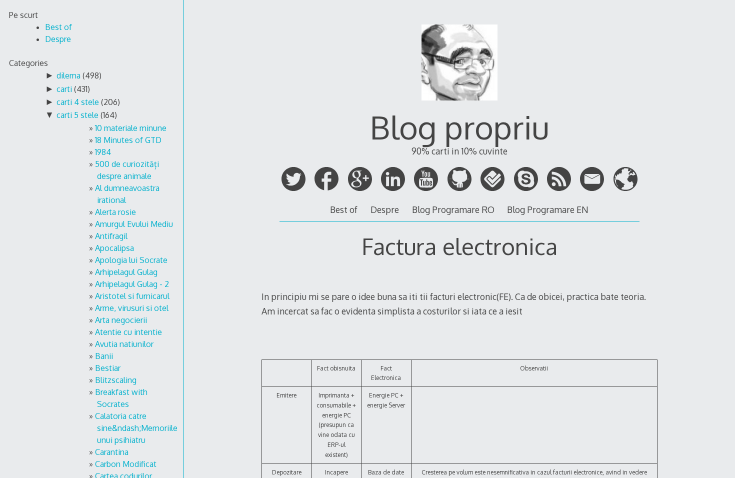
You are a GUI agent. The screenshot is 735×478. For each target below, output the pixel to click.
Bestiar (107, 368)
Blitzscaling (115, 380)
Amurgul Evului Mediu (134, 224)
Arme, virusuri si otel (131, 308)
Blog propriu (459, 126)
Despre (384, 209)
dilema (68, 75)
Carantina (111, 452)
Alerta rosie (115, 212)
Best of (344, 209)
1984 (103, 152)
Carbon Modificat (125, 464)
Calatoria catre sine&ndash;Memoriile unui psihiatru (136, 428)
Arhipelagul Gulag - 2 (132, 284)
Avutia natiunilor (124, 344)
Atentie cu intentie (128, 332)
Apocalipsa (114, 248)
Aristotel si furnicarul (132, 296)
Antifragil (111, 236)
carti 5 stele (77, 115)
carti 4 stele (77, 102)
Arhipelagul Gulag (126, 272)
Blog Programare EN (547, 209)
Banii (104, 356)
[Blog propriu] (460, 105)
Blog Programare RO (453, 209)
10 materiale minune (130, 128)
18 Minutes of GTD (128, 140)
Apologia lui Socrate (131, 260)
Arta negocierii (121, 320)
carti (64, 89)
